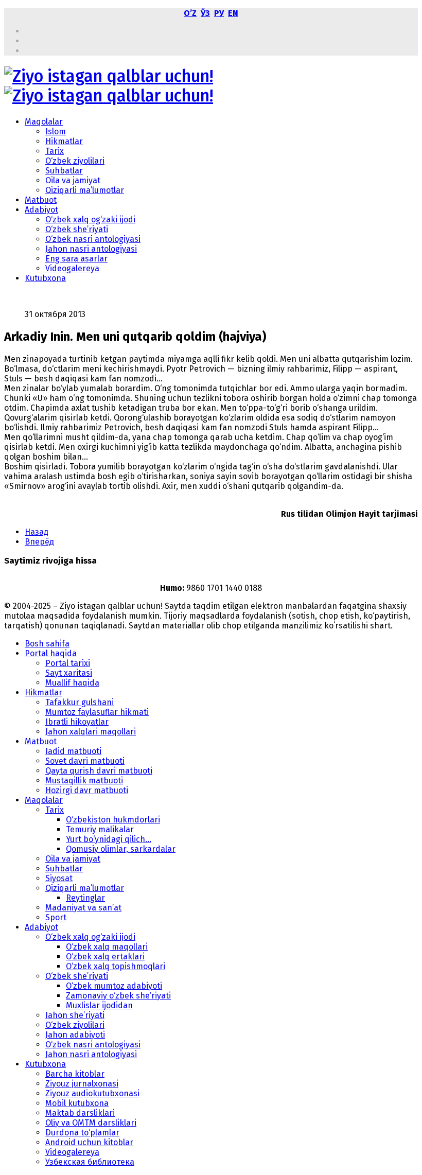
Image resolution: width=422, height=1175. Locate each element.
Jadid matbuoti (73, 751)
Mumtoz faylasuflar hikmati (97, 712)
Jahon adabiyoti (75, 1035)
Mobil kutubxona (77, 1103)
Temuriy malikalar (100, 829)
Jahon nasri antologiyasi (91, 249)
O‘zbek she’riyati (76, 229)
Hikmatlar (64, 141)
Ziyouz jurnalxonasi (81, 1084)
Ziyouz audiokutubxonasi (92, 1093)
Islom (55, 131)
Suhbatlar (64, 171)
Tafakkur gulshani (79, 702)
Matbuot (41, 200)
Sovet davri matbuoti (85, 761)
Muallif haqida (72, 683)
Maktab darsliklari (80, 1113)
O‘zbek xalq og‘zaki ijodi (90, 219)
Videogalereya (72, 268)
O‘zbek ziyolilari (74, 161)
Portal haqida (51, 653)
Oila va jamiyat (72, 180)
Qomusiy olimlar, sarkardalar (120, 849)
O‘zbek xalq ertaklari (105, 956)
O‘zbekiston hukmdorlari (113, 820)
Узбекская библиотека (89, 1162)
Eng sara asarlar (76, 259)
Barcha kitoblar (74, 1074)
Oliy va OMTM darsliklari (90, 1123)
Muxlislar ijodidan (99, 1005)
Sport (55, 917)
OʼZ (190, 13)
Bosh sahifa (47, 643)
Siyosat (59, 878)
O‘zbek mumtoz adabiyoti (114, 986)
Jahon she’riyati (74, 1015)
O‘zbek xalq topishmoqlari (115, 966)
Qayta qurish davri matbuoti (98, 771)
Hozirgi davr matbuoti (86, 790)
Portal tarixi (67, 663)
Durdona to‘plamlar (82, 1132)
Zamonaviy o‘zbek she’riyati (118, 996)
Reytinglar (85, 898)
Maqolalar (44, 122)
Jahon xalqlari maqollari (90, 731)
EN (233, 13)
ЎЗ (205, 13)
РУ (219, 13)
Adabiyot (41, 210)
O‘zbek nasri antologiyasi (92, 239)
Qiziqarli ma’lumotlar (84, 190)
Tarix (54, 151)
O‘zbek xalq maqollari (107, 947)
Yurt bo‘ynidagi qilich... (108, 839)
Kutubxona (45, 278)
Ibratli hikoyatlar (77, 722)
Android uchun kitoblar (89, 1142)
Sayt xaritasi (68, 673)
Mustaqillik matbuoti (84, 780)
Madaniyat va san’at (83, 908)
